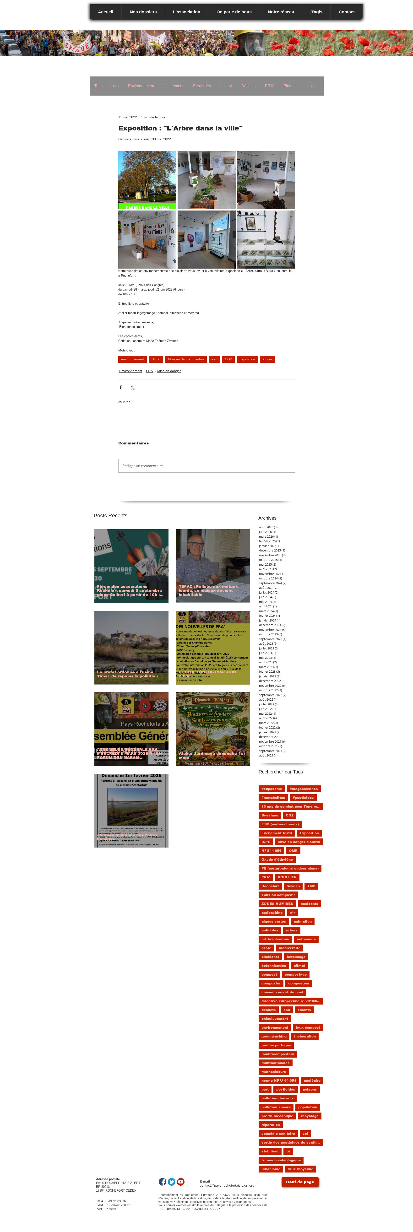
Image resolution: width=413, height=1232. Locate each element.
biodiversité (289, 948)
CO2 (228, 359)
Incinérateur (173, 86)
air (292, 912)
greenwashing (274, 1036)
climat (156, 359)
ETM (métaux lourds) (280, 824)
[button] (313, 86)
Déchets (248, 86)
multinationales (275, 1063)
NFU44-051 (271, 851)
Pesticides (202, 86)
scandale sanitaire (278, 1133)
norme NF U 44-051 (278, 1080)
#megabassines (304, 789)
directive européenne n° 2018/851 (291, 1001)
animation (303, 921)
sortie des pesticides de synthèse (292, 1142)
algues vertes (273, 921)
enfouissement (274, 1019)
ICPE (265, 842)
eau (214, 359)
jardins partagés (276, 1045)
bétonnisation (273, 965)
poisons (310, 1089)
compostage (296, 974)
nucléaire (312, 1080)
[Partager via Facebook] (120, 387)
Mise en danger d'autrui (186, 359)
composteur (299, 983)
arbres (267, 359)
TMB (311, 886)
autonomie (306, 939)
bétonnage (296, 957)
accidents (309, 904)
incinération (305, 1036)
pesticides (285, 1089)
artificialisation (275, 939)
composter (271, 983)
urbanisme (270, 1169)
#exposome (271, 789)
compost (269, 974)
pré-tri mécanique (277, 1116)
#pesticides (303, 798)
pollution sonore (276, 1107)
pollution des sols (277, 1098)
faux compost (308, 1027)
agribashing (272, 912)
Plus (287, 86)
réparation (270, 1125)
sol (305, 1133)
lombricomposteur (277, 1054)
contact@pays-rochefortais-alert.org (227, 1185)
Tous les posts (106, 86)
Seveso (293, 886)
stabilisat (270, 1151)
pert (265, 1089)
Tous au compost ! (278, 895)
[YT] (181, 1182)
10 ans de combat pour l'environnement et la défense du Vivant (292, 806)
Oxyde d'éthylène (277, 859)
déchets (268, 1010)
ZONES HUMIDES (277, 904)
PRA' (269, 86)
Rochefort (270, 886)
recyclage (310, 1116)
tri (288, 1151)
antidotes (269, 930)
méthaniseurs (273, 1072)
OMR (293, 851)
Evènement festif (276, 833)
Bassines (269, 815)
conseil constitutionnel (282, 992)
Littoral (226, 86)
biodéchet (270, 957)
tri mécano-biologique (281, 1160)
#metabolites (273, 798)
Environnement (141, 86)
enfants (304, 1010)
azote (266, 948)
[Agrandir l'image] (147, 180)
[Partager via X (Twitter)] (132, 387)
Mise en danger (169, 371)
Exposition (247, 359)
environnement (132, 359)
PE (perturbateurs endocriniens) (290, 868)
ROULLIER (287, 877)
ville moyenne (300, 1169)
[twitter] (171, 1182)
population (307, 1107)
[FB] (162, 1182)
